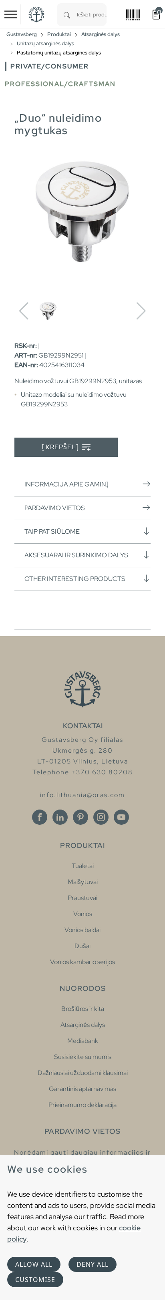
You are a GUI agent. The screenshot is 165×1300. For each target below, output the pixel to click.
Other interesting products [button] (74, 579)
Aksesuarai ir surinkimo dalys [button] (76, 555)
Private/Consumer (49, 66)
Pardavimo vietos (54, 508)
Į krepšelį (61, 447)
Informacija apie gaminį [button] (66, 484)
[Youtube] (121, 817)
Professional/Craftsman (60, 84)
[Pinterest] (80, 817)
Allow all (33, 1264)
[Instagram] (101, 817)
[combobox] (92, 14)
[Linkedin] (60, 817)
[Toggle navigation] (11, 14)
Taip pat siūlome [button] (52, 531)
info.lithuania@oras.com (82, 795)
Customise (35, 1279)
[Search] (67, 14)
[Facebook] (39, 817)
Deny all (92, 1264)
